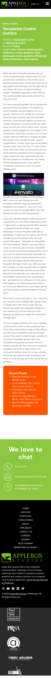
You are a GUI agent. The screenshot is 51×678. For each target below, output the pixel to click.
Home (25, 508)
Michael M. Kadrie (16, 43)
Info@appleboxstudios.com (30, 477)
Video (16, 46)
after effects (18, 50)
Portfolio (25, 516)
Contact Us (25, 532)
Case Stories (25, 520)
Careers (25, 535)
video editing (30, 59)
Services (25, 512)
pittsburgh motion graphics (18, 56)
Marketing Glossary (25, 547)
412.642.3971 (21, 466)
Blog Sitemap (25, 543)
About (25, 524)
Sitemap (25, 539)
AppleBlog (25, 528)
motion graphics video (27, 53)
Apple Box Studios (18, 594)
